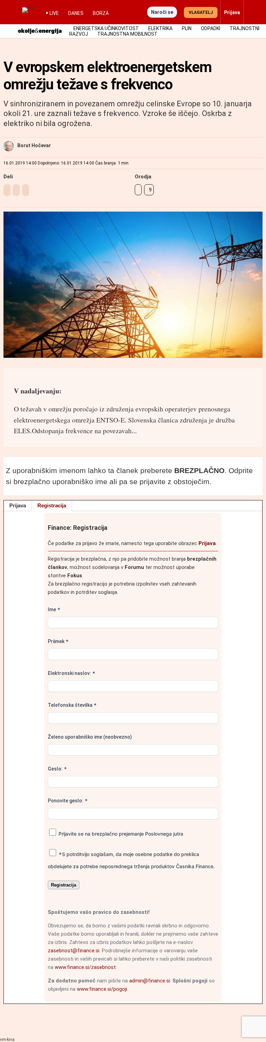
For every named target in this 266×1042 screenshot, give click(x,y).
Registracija (51, 505)
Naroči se (162, 12)
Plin (187, 28)
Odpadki (210, 28)
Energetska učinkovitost (106, 28)
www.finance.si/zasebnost (85, 967)
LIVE (54, 13)
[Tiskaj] (138, 190)
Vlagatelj (201, 12)
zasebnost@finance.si (73, 950)
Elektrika (160, 28)
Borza (101, 13)
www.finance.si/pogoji (102, 989)
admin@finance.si (149, 981)
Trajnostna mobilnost (127, 34)
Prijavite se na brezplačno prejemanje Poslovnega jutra (120, 834)
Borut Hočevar (34, 145)
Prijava (17, 505)
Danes (75, 13)
